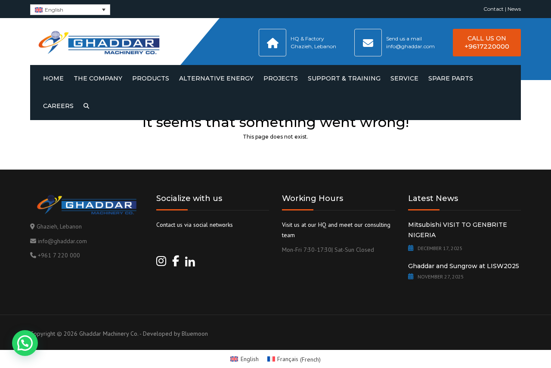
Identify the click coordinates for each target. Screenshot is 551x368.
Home (53, 78)
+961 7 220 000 (59, 255)
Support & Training (344, 78)
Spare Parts (450, 78)
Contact (493, 9)
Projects (280, 78)
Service (404, 78)
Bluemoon (195, 333)
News (514, 9)
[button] (25, 343)
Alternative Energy (216, 78)
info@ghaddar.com (62, 241)
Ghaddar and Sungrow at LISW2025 (463, 266)
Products (150, 78)
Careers (58, 106)
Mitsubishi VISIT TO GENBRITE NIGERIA (457, 230)
